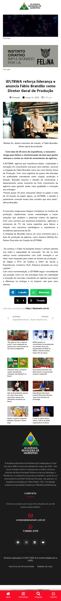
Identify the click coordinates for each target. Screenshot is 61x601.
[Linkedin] (35, 542)
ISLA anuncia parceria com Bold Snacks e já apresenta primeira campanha (43, 372)
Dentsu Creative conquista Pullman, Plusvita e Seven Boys (17, 420)
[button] (19, 292)
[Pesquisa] (38, 594)
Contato (53, 597)
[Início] (8, 594)
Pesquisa (38, 597)
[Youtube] (43, 542)
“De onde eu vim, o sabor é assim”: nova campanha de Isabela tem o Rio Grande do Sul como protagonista (17, 345)
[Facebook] (18, 542)
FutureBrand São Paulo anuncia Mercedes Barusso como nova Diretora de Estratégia (42, 396)
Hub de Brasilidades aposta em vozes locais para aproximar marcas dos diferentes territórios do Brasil (17, 397)
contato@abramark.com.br (30, 519)
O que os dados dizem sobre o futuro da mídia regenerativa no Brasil (41, 420)
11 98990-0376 (30, 530)
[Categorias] (23, 594)
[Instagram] (26, 542)
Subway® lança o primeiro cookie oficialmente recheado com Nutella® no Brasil (16, 373)
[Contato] (53, 594)
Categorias (23, 597)
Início (8, 597)
